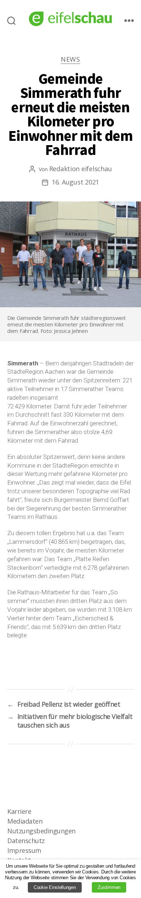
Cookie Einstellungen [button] (55, 887)
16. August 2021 (75, 182)
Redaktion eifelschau (80, 168)
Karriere (19, 811)
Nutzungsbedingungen (41, 831)
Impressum (24, 850)
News (70, 59)
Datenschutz (26, 840)
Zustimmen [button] (109, 887)
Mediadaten (24, 821)
